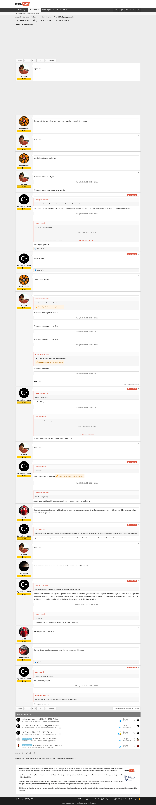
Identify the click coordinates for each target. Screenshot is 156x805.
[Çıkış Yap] (138, 10)
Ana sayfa (22, 9)
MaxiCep (20, 799)
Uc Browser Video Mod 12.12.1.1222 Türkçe (40, 719)
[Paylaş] (139, 65)
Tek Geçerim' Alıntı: (41, 200)
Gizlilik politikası (108, 799)
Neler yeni (47, 9)
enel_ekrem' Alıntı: (40, 695)
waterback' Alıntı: (40, 585)
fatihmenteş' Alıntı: (41, 299)
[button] (53, 10)
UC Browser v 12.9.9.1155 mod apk (47, 745)
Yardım (125, 799)
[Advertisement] (78, 42)
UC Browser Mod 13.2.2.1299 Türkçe (37, 732)
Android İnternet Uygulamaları (46, 741)
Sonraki (51, 61)
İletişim (82, 799)
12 (46, 61)
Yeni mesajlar (22, 13)
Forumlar (35, 9)
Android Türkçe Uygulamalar (50, 721)
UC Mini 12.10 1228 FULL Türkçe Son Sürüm (40, 725)
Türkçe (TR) (29, 799)
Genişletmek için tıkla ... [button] (86, 240)
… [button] (27, 61)
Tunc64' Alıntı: (39, 223)
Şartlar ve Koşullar (94, 799)
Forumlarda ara (34, 13)
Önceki (20, 61)
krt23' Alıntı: (38, 529)
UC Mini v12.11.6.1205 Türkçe (45, 738)
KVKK (118, 799)
